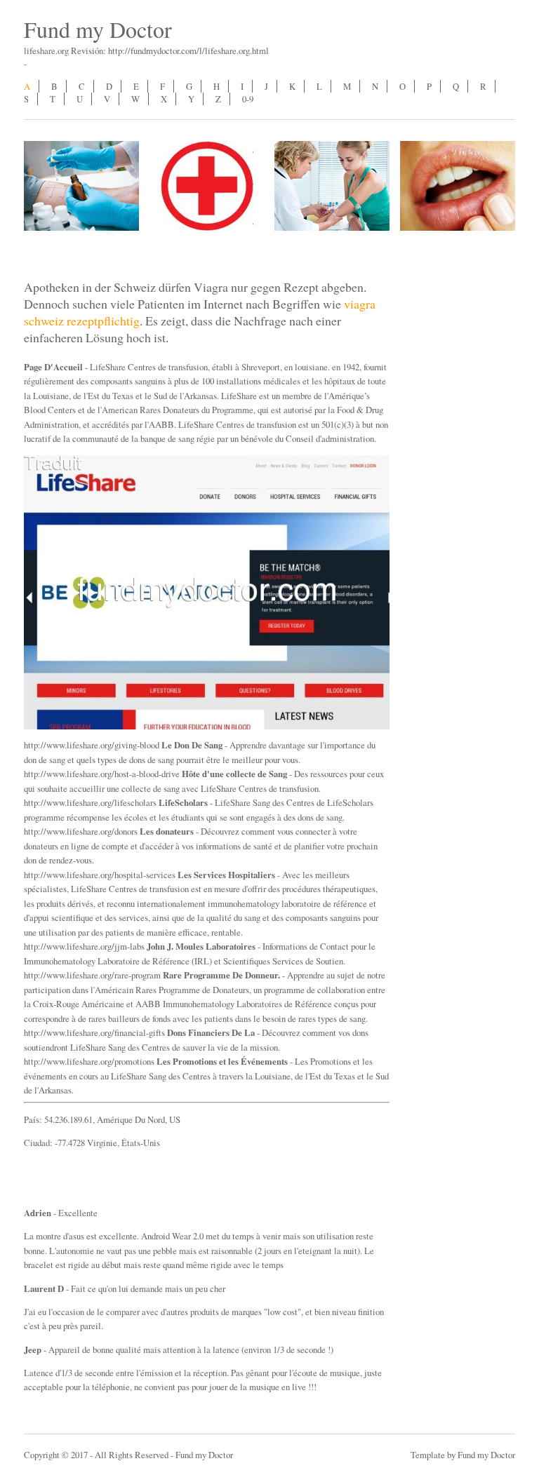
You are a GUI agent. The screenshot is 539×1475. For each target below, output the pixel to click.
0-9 (247, 99)
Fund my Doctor (98, 29)
